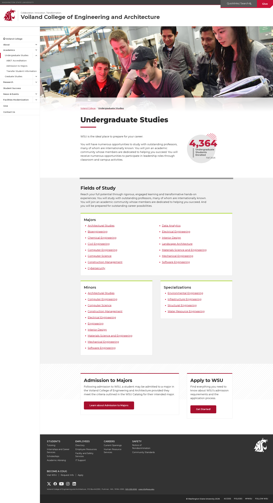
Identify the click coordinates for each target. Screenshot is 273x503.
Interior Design (171, 237)
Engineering (96, 323)
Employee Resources (86, 449)
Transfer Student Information (21, 71)
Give (265, 4)
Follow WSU (261, 499)
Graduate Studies (13, 76)
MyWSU (248, 499)
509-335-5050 (131, 489)
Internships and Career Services (58, 451)
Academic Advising (56, 460)
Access (227, 499)
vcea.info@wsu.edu (146, 489)
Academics (9, 50)
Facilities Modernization (16, 100)
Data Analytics (171, 225)
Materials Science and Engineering (184, 250)
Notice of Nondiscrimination (141, 446)
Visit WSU (52, 475)
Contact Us (9, 112)
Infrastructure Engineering (184, 299)
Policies (238, 499)
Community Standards (143, 452)
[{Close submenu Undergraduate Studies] (36, 55)
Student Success (12, 88)
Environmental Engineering (185, 293)
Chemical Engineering (102, 237)
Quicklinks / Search (238, 3)
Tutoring (51, 445)
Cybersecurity (96, 268)
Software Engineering (176, 262)
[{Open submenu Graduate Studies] (36, 76)
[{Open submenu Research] (36, 82)
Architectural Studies (101, 225)
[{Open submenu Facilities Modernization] (36, 100)
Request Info (67, 475)
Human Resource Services (112, 451)
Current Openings (113, 445)
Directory (80, 445)
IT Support (80, 460)
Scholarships (53, 456)
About (6, 44)
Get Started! (203, 409)
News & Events (11, 94)
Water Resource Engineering (186, 311)
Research (8, 82)
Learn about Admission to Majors (109, 405)
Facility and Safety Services (84, 455)
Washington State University (18, 2)
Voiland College (14, 39)
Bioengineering (97, 231)
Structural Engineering (182, 305)
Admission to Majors (16, 66)
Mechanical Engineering (177, 256)
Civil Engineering (99, 243)
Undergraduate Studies (16, 55)
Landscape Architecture (177, 243)
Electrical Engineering (176, 231)
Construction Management (105, 262)
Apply (80, 475)
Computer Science (99, 256)
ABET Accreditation (16, 60)
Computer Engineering (102, 250)
